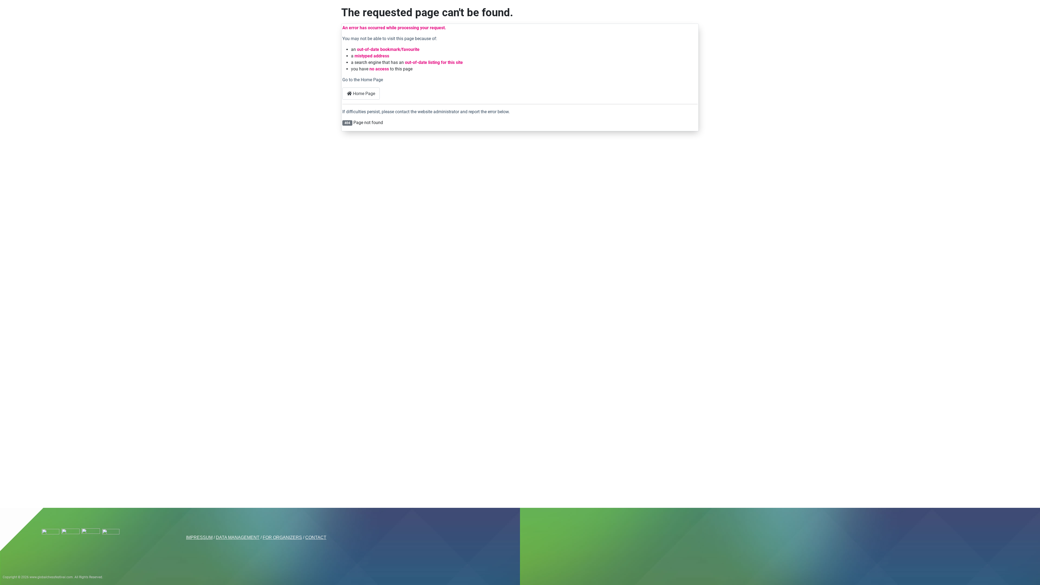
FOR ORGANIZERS (282, 537)
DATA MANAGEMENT (237, 537)
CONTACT (315, 537)
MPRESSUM (200, 537)
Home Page (363, 93)
